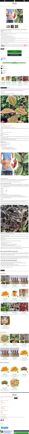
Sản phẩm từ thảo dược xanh (4, 406)
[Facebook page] (1, 420)
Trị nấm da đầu (2, 402)
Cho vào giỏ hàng (14, 54)
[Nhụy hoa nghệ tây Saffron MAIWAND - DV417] (23, 281)
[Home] (14, 3)
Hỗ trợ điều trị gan (2, 407)
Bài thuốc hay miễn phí (3, 414)
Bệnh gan (2, 411)
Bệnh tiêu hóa (2, 412)
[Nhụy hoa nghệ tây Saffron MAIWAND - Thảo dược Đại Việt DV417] (14, 281)
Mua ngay (14, 51)
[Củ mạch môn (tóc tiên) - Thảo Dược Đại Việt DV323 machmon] (14, 384)
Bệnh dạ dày (12, 6)
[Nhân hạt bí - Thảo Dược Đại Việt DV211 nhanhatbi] (24, 370)
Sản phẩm (2, 423)
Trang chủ (2, 6)
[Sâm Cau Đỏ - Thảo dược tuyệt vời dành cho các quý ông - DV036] (25, 80)
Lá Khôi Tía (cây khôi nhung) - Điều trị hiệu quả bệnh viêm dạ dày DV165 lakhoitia (14, 29)
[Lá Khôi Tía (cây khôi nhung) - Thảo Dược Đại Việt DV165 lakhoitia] (14, 340)
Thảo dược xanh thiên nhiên (7, 6)
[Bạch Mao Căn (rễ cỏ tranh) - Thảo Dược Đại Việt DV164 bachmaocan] (4, 340)
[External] (14, 428)
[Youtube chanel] (3, 420)
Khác (1, 404)
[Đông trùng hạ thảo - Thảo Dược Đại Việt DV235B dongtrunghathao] (4, 370)
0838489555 (3, 418)
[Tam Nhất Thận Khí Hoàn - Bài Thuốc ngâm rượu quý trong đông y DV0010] (19, 81)
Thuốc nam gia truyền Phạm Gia (5, 400)
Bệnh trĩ (1, 401)
